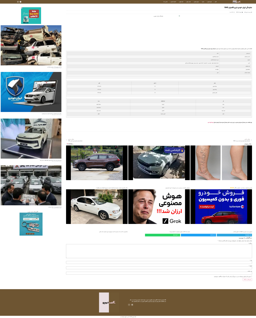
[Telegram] (20, 2)
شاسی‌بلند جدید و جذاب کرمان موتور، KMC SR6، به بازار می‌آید (50, 160)
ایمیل (250, 265)
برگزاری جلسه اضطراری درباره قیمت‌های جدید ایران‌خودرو (51, 113)
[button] (234, 235)
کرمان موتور (188, 2)
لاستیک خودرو (173, 2)
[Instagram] (18, 2)
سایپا (203, 2)
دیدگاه (250, 243)
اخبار (216, 2)
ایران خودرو (209, 2)
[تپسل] (21, 8)
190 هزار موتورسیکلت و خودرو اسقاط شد (54, 67)
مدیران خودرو (196, 2)
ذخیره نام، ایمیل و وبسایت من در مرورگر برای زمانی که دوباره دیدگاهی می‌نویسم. (232, 276)
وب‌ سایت (250, 271)
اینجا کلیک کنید (211, 122)
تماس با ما (165, 2)
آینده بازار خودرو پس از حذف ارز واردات (54, 207)
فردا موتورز (181, 2)
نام (251, 260)
